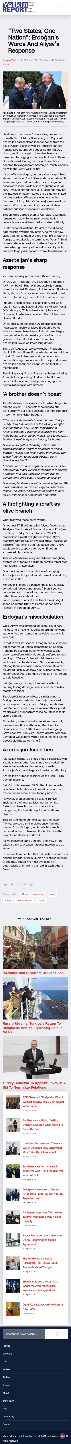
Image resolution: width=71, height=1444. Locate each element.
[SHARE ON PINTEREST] (24, 884)
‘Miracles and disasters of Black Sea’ (34, 973)
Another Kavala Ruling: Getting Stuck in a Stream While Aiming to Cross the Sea (43, 1125)
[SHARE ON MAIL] (31, 884)
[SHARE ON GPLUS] (18, 884)
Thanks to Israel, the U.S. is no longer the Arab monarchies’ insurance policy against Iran (40, 1286)
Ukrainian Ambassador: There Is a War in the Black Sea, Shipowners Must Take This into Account (43, 1148)
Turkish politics (24, 900)
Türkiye (41, 900)
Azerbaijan (32, 721)
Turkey (8, 900)
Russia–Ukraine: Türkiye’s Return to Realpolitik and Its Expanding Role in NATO (32, 1028)
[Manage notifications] (62, 1436)
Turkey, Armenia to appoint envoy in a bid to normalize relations (34, 1085)
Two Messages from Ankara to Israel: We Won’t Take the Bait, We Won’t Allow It (43, 1171)
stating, (15, 293)
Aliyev (25, 894)
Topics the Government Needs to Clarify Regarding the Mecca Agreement (42, 1240)
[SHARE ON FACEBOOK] (12, 884)
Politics (6, 64)
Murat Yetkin (11, 60)
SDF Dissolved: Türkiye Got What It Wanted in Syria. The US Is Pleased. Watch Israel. (44, 1102)
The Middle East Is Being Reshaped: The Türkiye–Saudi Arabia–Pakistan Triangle (40, 1263)
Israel (52, 894)
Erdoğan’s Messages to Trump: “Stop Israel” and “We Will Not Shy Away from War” (43, 1194)
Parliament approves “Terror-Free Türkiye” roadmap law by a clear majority (42, 1217)
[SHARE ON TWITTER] (5, 885)
